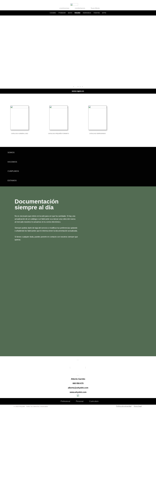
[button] (73, 86)
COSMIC (53, 13)
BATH (70, 13)
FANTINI (97, 13)
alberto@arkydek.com (78, 388)
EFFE (104, 13)
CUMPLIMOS (13, 171)
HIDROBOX (87, 13)
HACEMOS (12, 162)
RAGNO (77, 13)
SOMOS (11, 152)
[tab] (78, 152)
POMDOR (62, 13)
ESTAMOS (12, 180)
